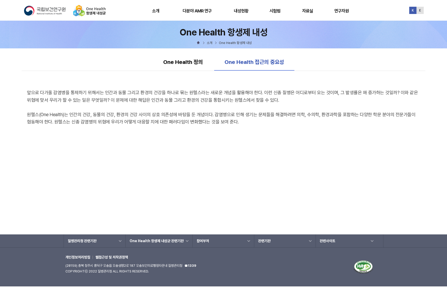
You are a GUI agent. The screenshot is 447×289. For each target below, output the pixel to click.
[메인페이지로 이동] (89, 14)
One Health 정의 (183, 62)
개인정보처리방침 (77, 257)
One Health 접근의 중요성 (254, 61)
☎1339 (190, 266)
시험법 (275, 10)
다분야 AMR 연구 (197, 10)
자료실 (307, 10)
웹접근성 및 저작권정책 (111, 257)
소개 (155, 10)
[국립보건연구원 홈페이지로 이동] (48, 14)
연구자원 (341, 10)
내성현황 (241, 10)
